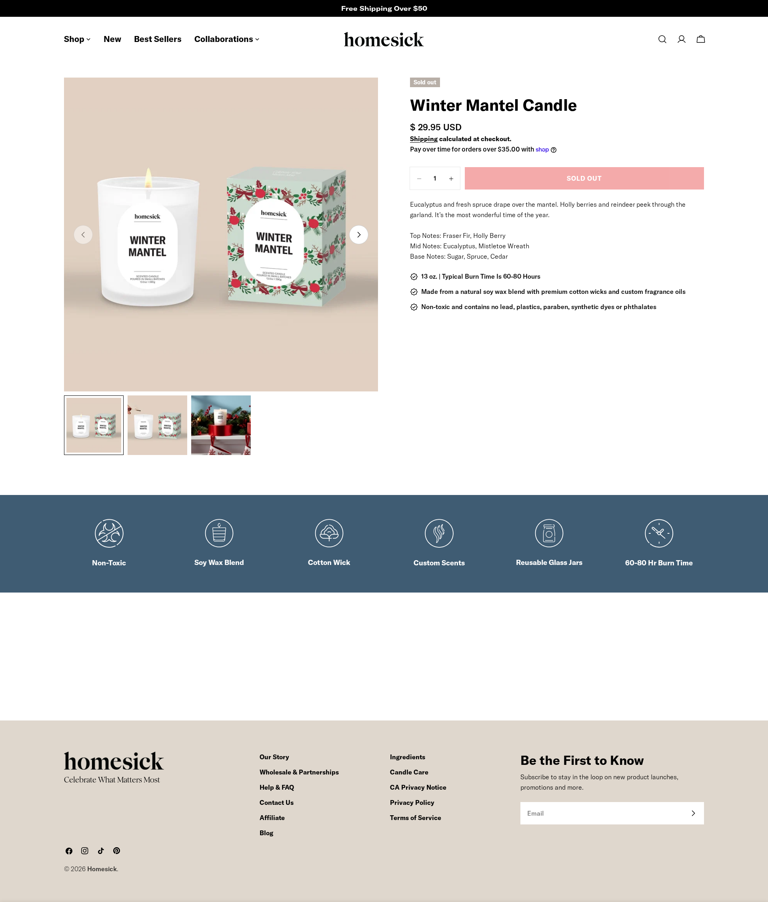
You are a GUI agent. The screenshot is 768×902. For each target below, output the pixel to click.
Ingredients (407, 757)
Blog (266, 833)
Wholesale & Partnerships (299, 772)
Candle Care (409, 772)
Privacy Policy (412, 802)
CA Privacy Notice (418, 787)
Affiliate (272, 818)
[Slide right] (358, 234)
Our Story (274, 757)
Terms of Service (415, 818)
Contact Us (277, 802)
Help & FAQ (277, 787)
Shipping (424, 139)
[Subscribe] (693, 813)
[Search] (662, 39)
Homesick (102, 869)
